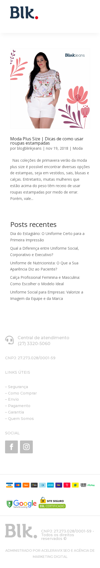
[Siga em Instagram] (26, 447)
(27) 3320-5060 (34, 343)
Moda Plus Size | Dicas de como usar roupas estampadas (46, 141)
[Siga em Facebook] (11, 447)
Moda (78, 148)
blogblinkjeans (29, 148)
